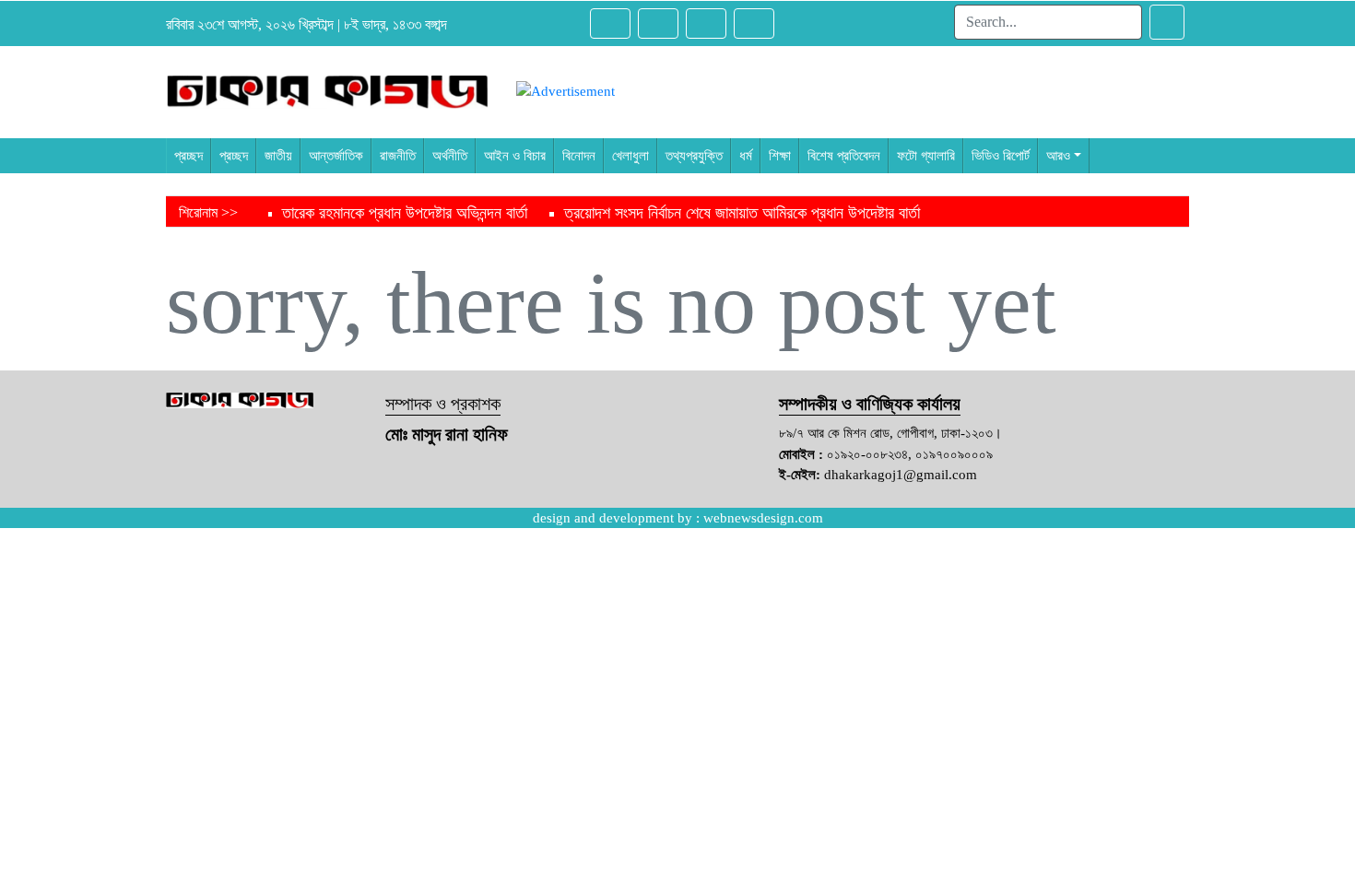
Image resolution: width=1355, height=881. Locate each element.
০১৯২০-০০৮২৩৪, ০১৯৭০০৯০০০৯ (910, 454)
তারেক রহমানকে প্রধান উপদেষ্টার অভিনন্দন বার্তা (404, 213)
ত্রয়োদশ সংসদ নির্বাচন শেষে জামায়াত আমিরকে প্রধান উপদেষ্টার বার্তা (742, 213)
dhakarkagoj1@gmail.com (900, 474)
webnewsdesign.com (763, 518)
